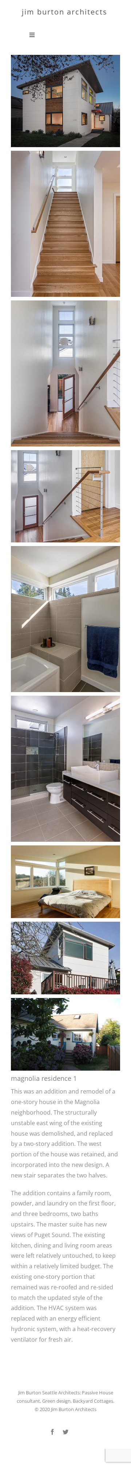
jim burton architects (64, 12)
